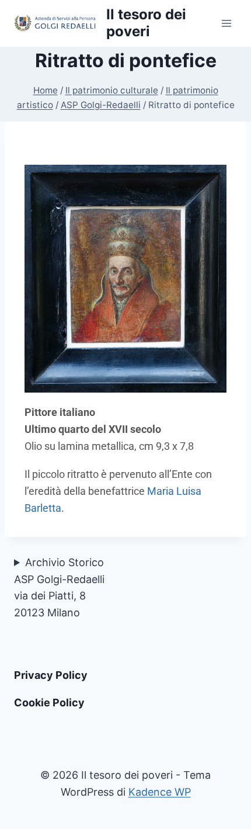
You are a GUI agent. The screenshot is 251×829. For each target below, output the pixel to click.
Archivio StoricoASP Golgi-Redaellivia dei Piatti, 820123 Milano (59, 587)
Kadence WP (159, 792)
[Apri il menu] (226, 23)
